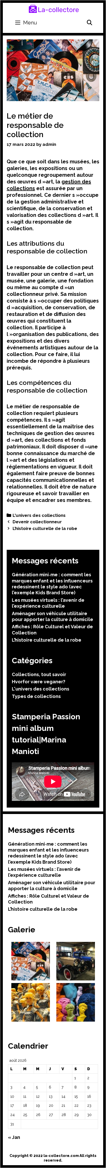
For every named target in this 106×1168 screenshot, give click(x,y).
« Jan (14, 1137)
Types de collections (36, 696)
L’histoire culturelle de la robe (45, 528)
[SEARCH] (89, 23)
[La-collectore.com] (54, 8)
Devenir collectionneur (37, 521)
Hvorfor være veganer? (38, 681)
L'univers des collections (39, 515)
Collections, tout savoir (39, 674)
